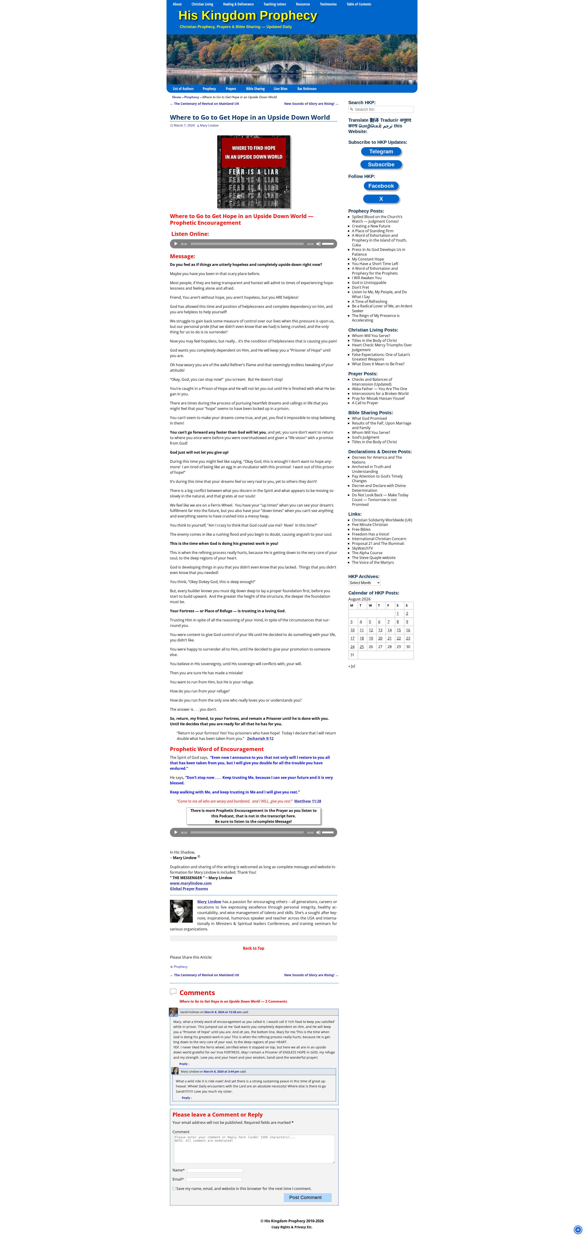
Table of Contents (359, 4)
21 (390, 638)
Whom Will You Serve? (371, 335)
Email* (178, 1179)
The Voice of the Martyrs (373, 562)
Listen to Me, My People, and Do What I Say (379, 294)
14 (390, 630)
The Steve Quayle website (374, 557)
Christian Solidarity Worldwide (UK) (382, 519)
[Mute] (318, 244)
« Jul (351, 666)
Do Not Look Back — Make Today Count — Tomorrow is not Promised (380, 499)
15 (399, 630)
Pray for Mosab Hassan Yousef (378, 398)
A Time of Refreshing (369, 301)
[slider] (328, 243)
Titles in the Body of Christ (374, 340)
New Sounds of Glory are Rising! (311, 103)
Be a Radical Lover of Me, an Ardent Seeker (382, 308)
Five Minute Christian (370, 524)
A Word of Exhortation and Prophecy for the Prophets (375, 271)
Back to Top (253, 948)
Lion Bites (280, 88)
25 (362, 646)
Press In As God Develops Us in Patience (378, 252)
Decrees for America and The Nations (377, 460)
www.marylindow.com (191, 883)
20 (380, 638)
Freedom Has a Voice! (370, 534)
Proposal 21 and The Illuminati (378, 543)
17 (352, 638)
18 (362, 638)
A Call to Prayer (365, 402)
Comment (181, 1131)
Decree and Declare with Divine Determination (379, 488)
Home (176, 97)
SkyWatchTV (362, 548)
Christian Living (202, 4)
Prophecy (209, 88)
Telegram (381, 151)
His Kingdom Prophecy (247, 15)
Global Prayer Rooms (189, 888)
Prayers (231, 88)
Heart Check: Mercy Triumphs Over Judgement (382, 347)
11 (362, 630)
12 (371, 630)
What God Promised (369, 418)
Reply (184, 1064)
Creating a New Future (371, 226)
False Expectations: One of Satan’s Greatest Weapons (381, 357)
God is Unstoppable (369, 282)
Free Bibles (361, 529)
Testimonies (328, 4)
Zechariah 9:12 (260, 738)
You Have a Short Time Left (375, 263)
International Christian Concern (379, 538)
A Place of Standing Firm (373, 230)
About (177, 4)
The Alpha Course (367, 552)
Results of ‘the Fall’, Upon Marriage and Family (381, 425)
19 (371, 638)
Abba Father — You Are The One (379, 388)
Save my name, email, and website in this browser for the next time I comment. (244, 1188)
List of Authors (183, 88)
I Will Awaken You (367, 277)
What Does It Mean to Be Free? (378, 363)
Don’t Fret (360, 287)
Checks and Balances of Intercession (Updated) (372, 382)
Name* (178, 1170)
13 (380, 630)
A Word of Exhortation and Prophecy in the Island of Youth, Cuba (379, 240)
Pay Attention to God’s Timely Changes (377, 479)
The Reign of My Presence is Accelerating (376, 318)
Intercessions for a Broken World (380, 393)
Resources (303, 4)
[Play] (176, 244)
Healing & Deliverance (238, 4)
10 (352, 630)
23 (408, 638)
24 (352, 646)
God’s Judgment (365, 437)
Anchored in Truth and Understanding (371, 469)
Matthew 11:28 (307, 801)
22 (399, 638)
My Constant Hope (368, 259)
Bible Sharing (255, 88)
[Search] (351, 109)
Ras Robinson (306, 88)
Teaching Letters (275, 4)
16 (408, 630)
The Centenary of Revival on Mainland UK (204, 103)
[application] (253, 243)
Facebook (381, 186)
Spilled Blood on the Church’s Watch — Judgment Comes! (377, 219)
